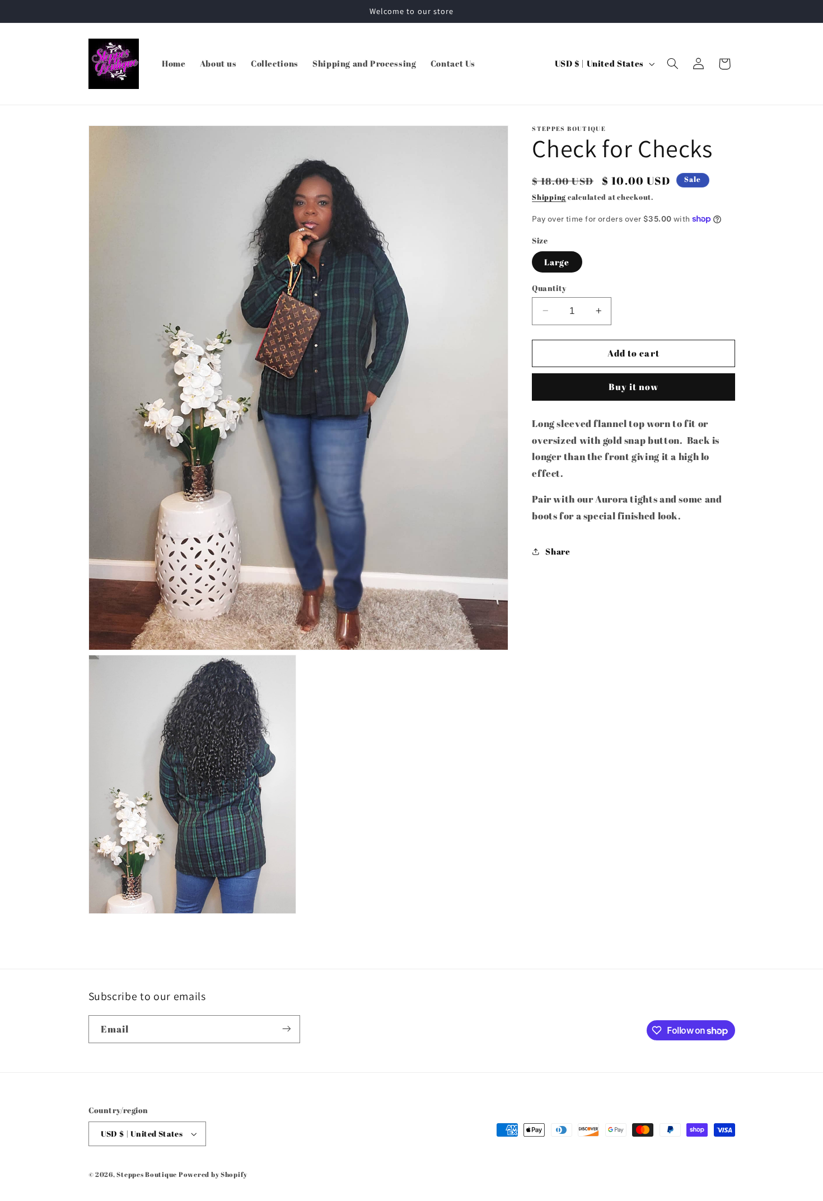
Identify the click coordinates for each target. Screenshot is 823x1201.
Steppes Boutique (146, 1174)
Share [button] (557, 550)
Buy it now (634, 387)
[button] (672, 64)
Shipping (549, 197)
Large (556, 261)
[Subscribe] (286, 1029)
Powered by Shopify (213, 1174)
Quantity (549, 288)
